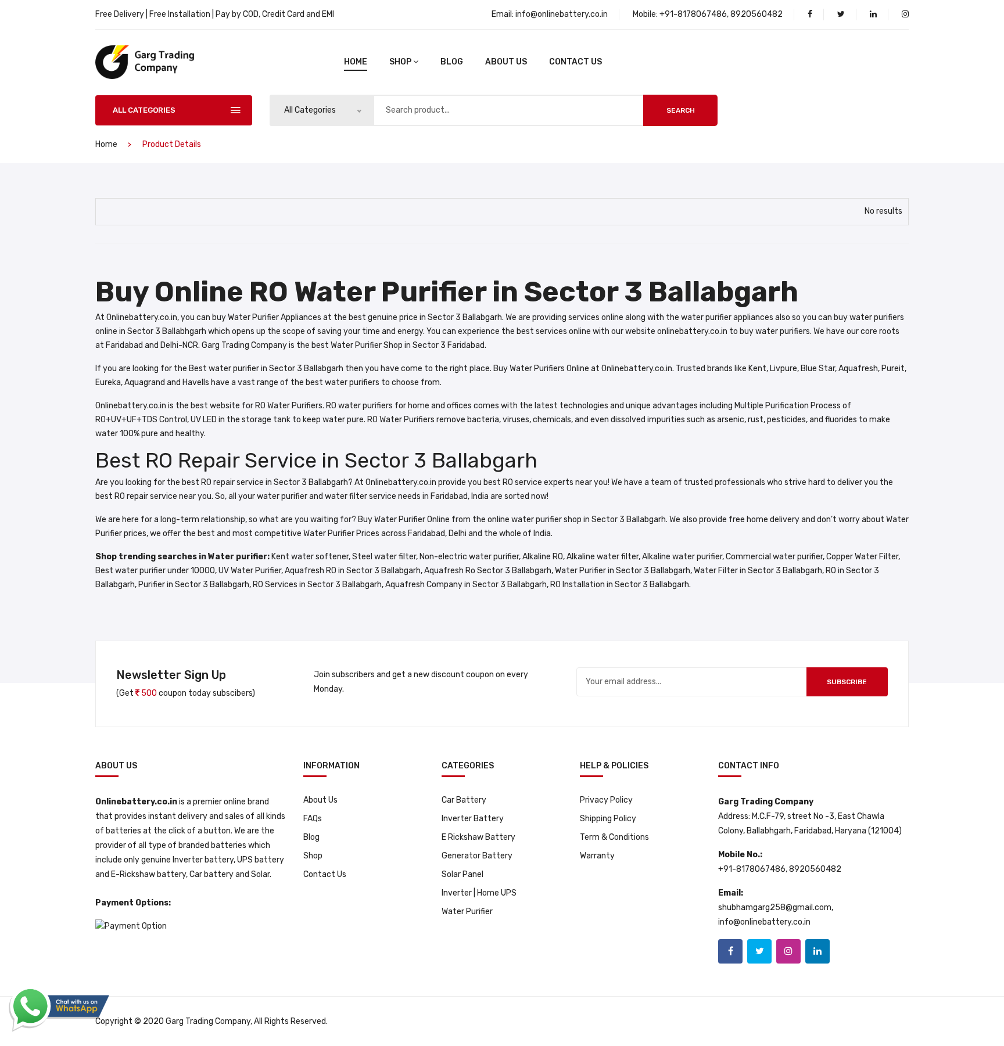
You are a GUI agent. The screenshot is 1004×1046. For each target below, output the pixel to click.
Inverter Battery (473, 819)
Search (680, 110)
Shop (312, 856)
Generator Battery (477, 856)
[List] (130, 210)
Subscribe (847, 682)
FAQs (312, 819)
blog (451, 62)
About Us (506, 62)
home (355, 62)
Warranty (597, 856)
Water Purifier (467, 911)
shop (400, 62)
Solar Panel (462, 874)
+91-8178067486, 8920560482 (721, 14)
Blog (311, 837)
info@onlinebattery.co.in (561, 14)
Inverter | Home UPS (479, 893)
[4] (109, 209)
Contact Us (575, 62)
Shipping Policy (608, 819)
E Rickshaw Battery (478, 837)
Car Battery (464, 800)
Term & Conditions (614, 837)
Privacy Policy (606, 800)
